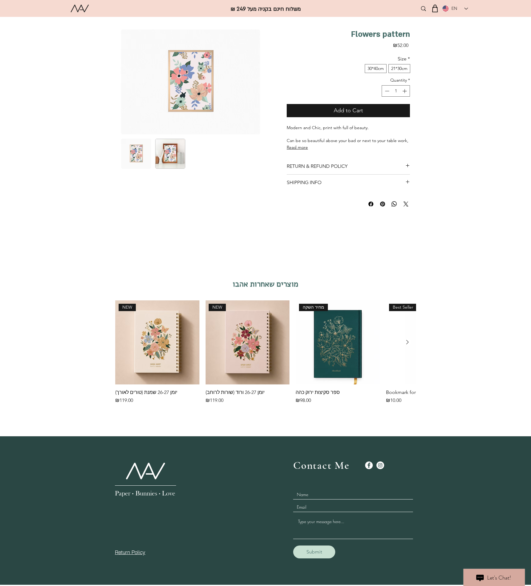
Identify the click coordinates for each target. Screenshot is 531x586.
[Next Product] (407, 342)
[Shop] (435, 8)
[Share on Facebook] (371, 204)
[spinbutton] (395, 91)
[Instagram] (380, 465)
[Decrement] (386, 91)
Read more (297, 147)
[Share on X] (406, 204)
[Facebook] (369, 465)
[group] (265, 355)
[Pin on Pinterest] (382, 204)
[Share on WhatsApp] (394, 204)
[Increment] (405, 91)
